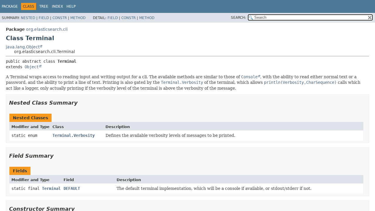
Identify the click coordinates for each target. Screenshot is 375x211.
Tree (43, 6)
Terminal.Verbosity (73, 135)
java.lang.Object (23, 47)
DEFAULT (72, 188)
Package (10, 6)
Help (71, 6)
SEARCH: (238, 18)
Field (44, 18)
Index (57, 6)
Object (32, 66)
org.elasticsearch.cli (47, 29)
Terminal (51, 188)
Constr (59, 18)
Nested (28, 18)
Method (78, 18)
